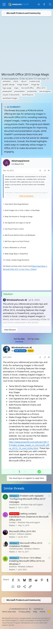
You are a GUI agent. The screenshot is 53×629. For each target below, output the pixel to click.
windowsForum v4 (19, 608)
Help (35, 611)
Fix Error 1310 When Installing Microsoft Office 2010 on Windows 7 (27, 560)
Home (42, 611)
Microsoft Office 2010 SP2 (22, 531)
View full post (10, 329)
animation (7, 81)
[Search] (50, 4)
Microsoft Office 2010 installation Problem (25, 544)
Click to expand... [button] (26, 196)
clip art (23, 81)
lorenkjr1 (12, 522)
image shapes (23, 84)
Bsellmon (13, 566)
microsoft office (27, 88)
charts (15, 81)
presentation (19, 91)
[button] (30, 608)
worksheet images (10, 98)
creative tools (34, 81)
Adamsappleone (11, 78)
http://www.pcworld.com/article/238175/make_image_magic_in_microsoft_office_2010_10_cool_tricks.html (29, 445)
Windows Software (32, 549)
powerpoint (7, 91)
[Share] (40, 170)
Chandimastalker (16, 549)
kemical (12, 534)
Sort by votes (33, 338)
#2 (49, 357)
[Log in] (38, 4)
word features (28, 94)
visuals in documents (11, 94)
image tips (35, 84)
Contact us (38, 608)
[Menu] (4, 4)
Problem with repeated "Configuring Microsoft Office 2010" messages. (27, 498)
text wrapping (44, 91)
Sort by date (19, 338)
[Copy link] (45, 170)
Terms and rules (9, 611)
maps (16, 88)
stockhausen (14, 504)
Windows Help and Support (32, 504)
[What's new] (44, 4)
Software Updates (24, 534)
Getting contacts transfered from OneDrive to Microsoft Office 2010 (28, 516)
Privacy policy (24, 611)
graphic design (9, 84)
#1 (49, 170)
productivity (32, 91)
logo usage (7, 88)
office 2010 (40, 88)
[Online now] (9, 352)
